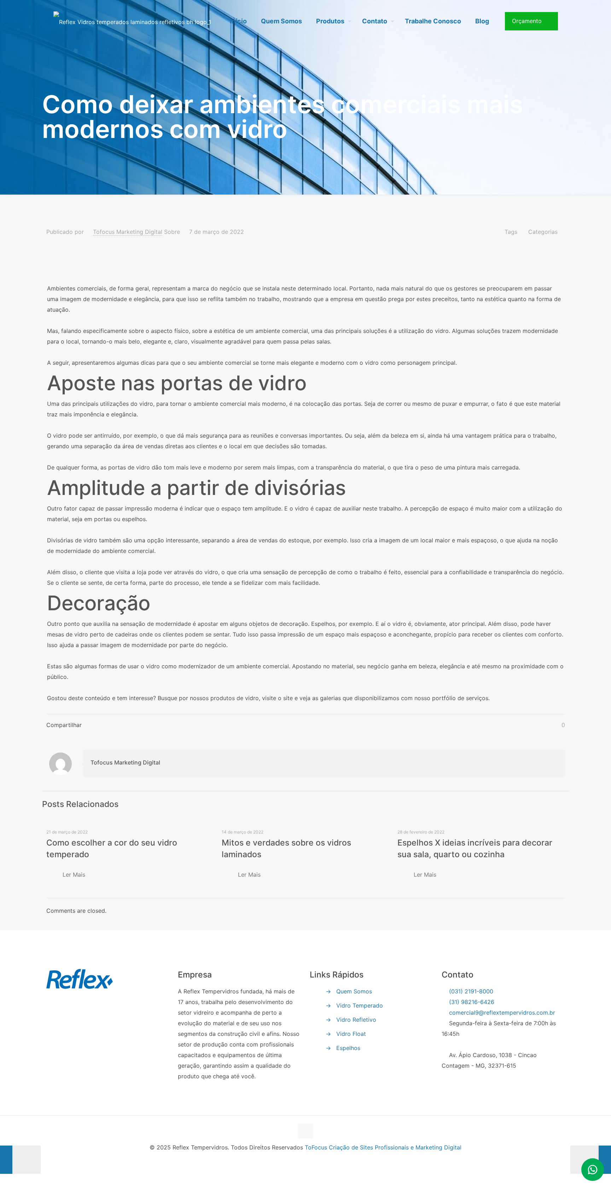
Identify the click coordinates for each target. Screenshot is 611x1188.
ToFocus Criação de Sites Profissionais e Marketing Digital (383, 1147)
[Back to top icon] (305, 1131)
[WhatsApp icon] (305, 1161)
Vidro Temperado (359, 1005)
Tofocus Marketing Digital (127, 231)
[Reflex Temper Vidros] (132, 21)
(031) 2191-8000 (471, 991)
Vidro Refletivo (356, 1019)
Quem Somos (354, 991)
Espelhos (348, 1047)
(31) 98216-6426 (471, 1001)
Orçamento (527, 20)
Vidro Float (351, 1033)
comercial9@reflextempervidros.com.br (501, 1012)
